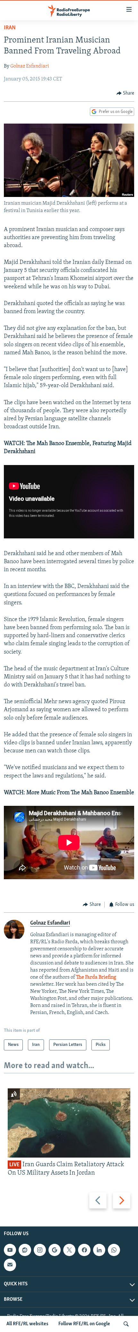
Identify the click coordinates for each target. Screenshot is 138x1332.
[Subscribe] (10, 1265)
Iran (10, 28)
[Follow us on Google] (54, 1250)
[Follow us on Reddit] (25, 1250)
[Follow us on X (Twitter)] (69, 1250)
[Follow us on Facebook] (84, 1250)
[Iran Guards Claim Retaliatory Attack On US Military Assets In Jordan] (69, 1123)
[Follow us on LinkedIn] (99, 1250)
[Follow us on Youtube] (10, 1250)
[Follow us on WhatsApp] (114, 1250)
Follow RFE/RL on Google (84, 1324)
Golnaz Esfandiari (29, 66)
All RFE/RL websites (27, 1324)
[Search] (126, 1324)
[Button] (125, 93)
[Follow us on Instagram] (40, 1250)
